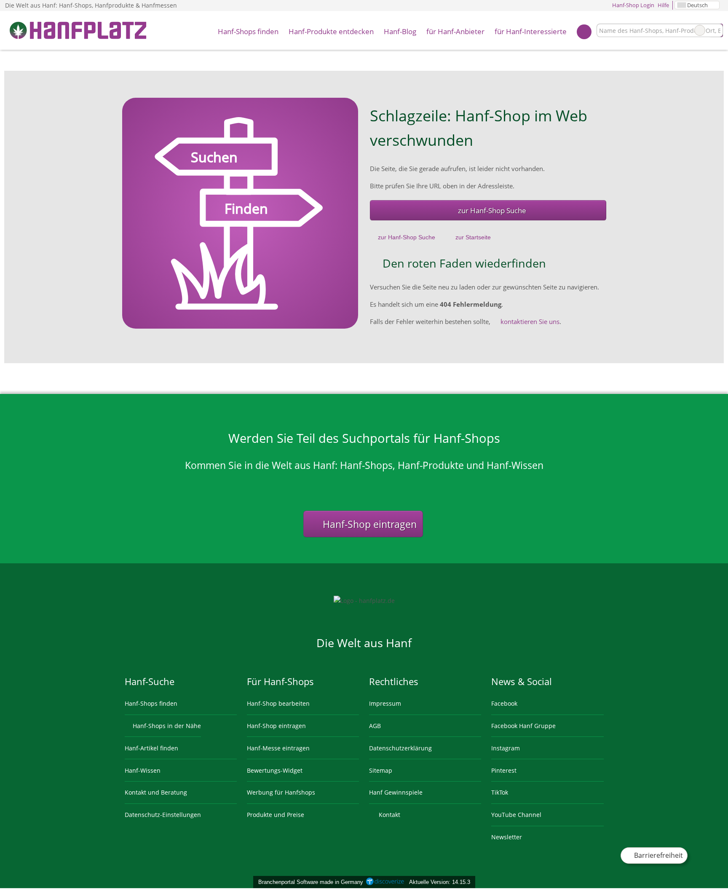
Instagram (505, 748)
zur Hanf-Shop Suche (492, 210)
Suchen (716, 30)
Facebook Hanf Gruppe (523, 726)
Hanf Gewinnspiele (396, 792)
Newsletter (506, 837)
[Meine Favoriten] (584, 31)
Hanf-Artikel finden (151, 748)
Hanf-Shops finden (248, 31)
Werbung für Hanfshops (281, 792)
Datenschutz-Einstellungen (163, 815)
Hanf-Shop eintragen (368, 524)
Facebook (504, 703)
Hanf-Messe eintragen (278, 748)
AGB (375, 726)
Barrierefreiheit (657, 855)
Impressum (385, 703)
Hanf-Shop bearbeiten (278, 703)
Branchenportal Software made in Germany (309, 882)
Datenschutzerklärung (400, 748)
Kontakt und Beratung (156, 792)
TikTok (499, 792)
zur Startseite (473, 237)
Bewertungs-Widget (274, 770)
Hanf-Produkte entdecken (331, 31)
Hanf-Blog (400, 31)
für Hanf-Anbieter (455, 31)
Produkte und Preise (275, 815)
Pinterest (504, 770)
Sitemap (380, 770)
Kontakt (388, 815)
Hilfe (663, 5)
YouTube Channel (516, 815)
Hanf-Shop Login (632, 5)
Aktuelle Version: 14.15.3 (439, 882)
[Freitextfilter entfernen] (699, 30)
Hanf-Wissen (143, 770)
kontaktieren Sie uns (529, 321)
